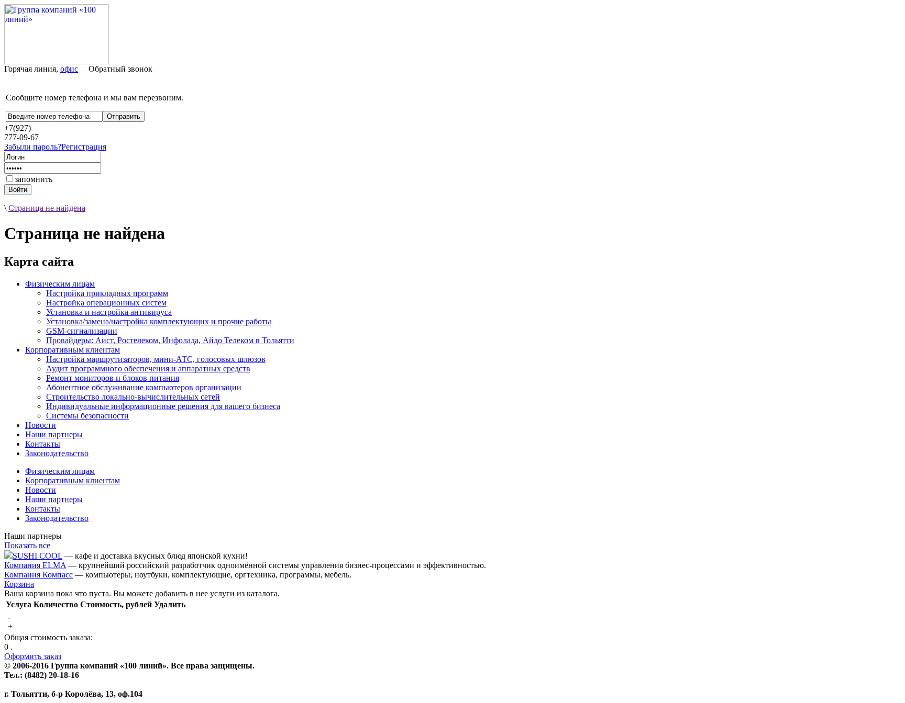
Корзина (19, 584)
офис (69, 68)
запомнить (33, 179)
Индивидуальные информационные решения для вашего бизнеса (163, 406)
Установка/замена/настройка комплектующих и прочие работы (158, 321)
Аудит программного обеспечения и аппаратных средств (148, 368)
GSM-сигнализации (81, 330)
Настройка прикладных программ (107, 293)
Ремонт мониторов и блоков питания (112, 377)
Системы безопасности (87, 415)
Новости (40, 425)
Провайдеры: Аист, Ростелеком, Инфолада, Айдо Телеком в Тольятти (170, 340)
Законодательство (57, 453)
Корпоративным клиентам (72, 349)
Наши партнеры (54, 434)
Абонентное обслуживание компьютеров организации (143, 387)
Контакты (42, 443)
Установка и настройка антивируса (109, 312)
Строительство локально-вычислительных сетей (133, 396)
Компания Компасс (38, 574)
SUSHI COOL (37, 555)
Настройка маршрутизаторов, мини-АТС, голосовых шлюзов (156, 359)
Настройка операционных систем (106, 302)
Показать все (27, 545)
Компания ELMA (35, 565)
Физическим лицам (60, 283)
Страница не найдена (46, 207)
